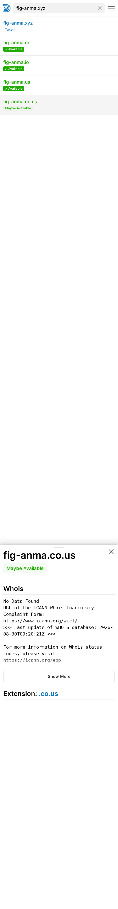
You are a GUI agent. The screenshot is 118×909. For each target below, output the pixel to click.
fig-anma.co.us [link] (39, 555)
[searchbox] (59, 8)
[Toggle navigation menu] (111, 8)
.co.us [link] (48, 694)
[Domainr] (6, 8)
